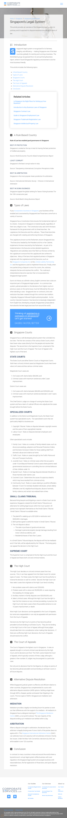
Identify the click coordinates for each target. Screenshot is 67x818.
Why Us (60, 794)
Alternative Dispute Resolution (23, 86)
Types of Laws (18, 75)
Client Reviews (60, 797)
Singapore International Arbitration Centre (36, 733)
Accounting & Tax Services (47, 791)
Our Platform (60, 790)
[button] (61, 3)
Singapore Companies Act (21, 262)
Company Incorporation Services (49, 787)
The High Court (18, 80)
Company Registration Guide (34, 787)
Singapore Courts (19, 78)
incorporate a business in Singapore (26, 211)
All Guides (31, 798)
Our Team (61, 787)
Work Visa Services (47, 795)
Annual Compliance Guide (33, 794)
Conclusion (16, 89)
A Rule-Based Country (20, 72)
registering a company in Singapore (27, 314)
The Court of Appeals (20, 83)
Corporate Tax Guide (34, 791)
